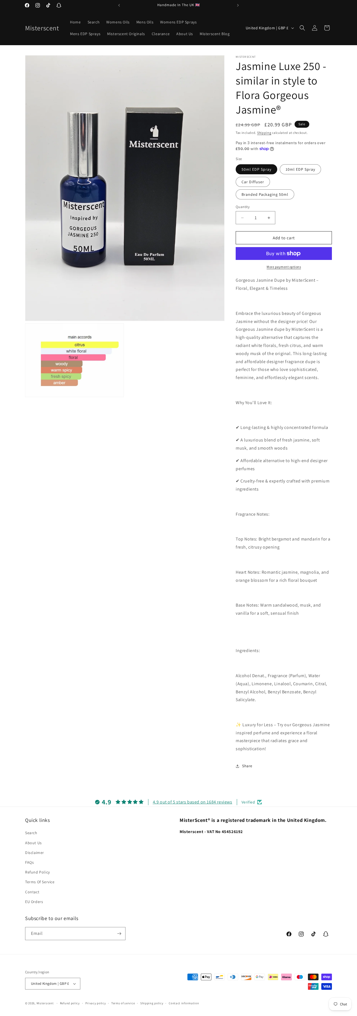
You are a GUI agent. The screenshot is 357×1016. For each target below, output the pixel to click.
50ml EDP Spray (256, 169)
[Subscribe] (119, 933)
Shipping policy (151, 1003)
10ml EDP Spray (300, 169)
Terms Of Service (40, 881)
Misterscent (45, 1003)
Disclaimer (34, 852)
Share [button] (247, 765)
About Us (33, 842)
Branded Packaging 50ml (265, 194)
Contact (32, 891)
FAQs (29, 862)
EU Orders (34, 901)
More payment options (284, 267)
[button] (302, 28)
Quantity (243, 206)
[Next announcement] (238, 5)
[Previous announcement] (119, 5)
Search (31, 832)
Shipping (264, 133)
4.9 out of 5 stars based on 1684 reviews (192, 802)
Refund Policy (37, 872)
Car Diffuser (253, 181)
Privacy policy (95, 1003)
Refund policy (70, 1003)
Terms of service (123, 1003)
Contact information (184, 1003)
